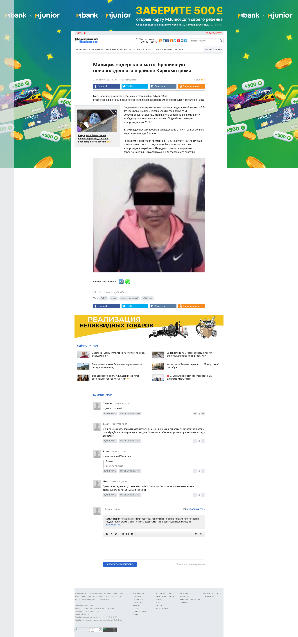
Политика (97, 49)
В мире (136, 614)
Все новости (83, 49)
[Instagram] (182, 40)
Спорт (149, 49)
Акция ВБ (179, 49)
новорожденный (129, 298)
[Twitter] (175, 40)
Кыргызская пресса (165, 597)
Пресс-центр (208, 597)
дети (113, 298)
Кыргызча (81, 33)
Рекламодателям (214, 33)
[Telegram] (185, 40)
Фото (158, 602)
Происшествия (164, 49)
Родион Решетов (128, 79)
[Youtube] (178, 40)
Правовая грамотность (189, 599)
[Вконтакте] (164, 40)
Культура (139, 49)
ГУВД (103, 298)
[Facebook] (167, 40)
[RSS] (160, 40)
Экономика (112, 49)
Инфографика (162, 608)
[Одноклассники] (171, 40)
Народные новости (164, 594)
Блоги (158, 599)
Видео (159, 605)
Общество (125, 49)
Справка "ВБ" (185, 602)
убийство (147, 298)
